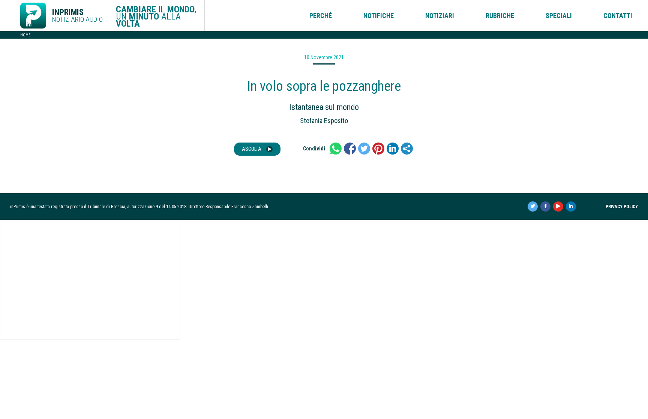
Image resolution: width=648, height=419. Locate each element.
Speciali (559, 16)
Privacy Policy (622, 206)
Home (25, 35)
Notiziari (439, 16)
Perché (320, 16)
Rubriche (500, 16)
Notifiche (378, 16)
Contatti (617, 16)
